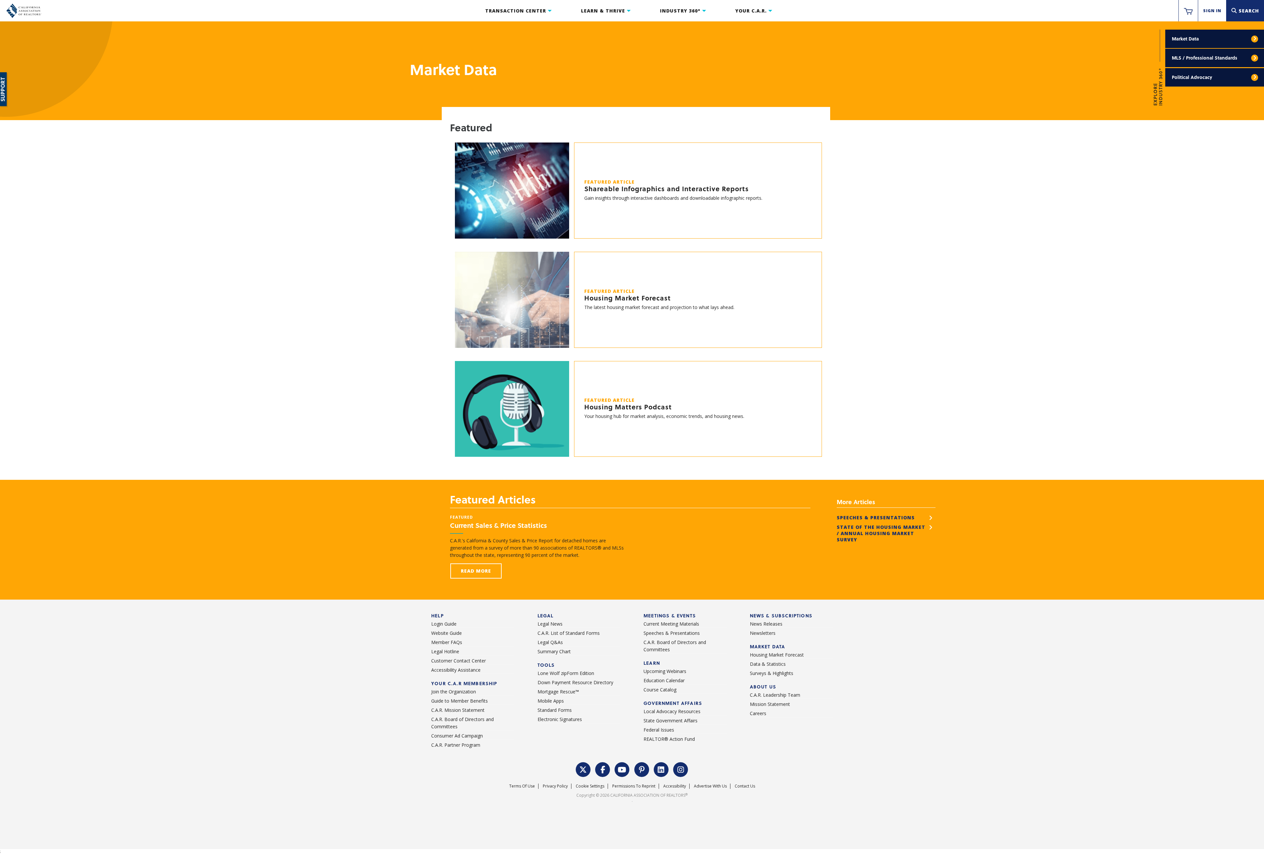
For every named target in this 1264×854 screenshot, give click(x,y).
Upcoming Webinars (665, 671)
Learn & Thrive (603, 11)
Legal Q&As (550, 642)
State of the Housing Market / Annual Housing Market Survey (881, 533)
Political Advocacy (1192, 77)
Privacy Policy (555, 786)
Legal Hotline (445, 651)
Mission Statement (770, 704)
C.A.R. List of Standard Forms (569, 633)
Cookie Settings (590, 786)
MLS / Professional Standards (1204, 57)
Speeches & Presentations (876, 517)
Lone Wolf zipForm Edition (566, 673)
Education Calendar (664, 680)
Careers (758, 713)
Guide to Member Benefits (459, 701)
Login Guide (444, 624)
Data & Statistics (768, 664)
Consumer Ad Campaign (457, 736)
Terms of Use (522, 786)
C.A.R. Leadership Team (775, 695)
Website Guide (446, 633)
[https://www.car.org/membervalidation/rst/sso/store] (1188, 11)
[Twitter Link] (583, 769)
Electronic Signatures (560, 719)
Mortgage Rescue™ (558, 691)
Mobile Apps (551, 701)
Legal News (550, 624)
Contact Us (745, 786)
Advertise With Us (710, 786)
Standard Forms (555, 710)
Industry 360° (680, 11)
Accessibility (674, 786)
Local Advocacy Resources (672, 711)
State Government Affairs (671, 720)
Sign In (1212, 10)
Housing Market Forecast (777, 655)
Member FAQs (446, 642)
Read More (476, 571)
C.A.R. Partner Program (455, 745)
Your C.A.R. (751, 11)
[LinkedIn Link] (661, 769)
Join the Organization (453, 691)
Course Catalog (660, 689)
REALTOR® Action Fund (669, 739)
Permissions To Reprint (633, 786)
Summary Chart (554, 651)
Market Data (1185, 38)
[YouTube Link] (622, 769)
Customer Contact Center (458, 661)
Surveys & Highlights (771, 673)
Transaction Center (515, 11)
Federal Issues (659, 730)
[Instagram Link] (681, 769)
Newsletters (763, 633)
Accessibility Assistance (456, 670)
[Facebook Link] (602, 769)
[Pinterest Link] (642, 769)
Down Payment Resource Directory (575, 682)
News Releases (766, 624)
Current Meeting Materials (671, 624)
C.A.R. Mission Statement (458, 710)
